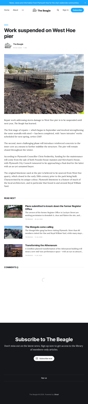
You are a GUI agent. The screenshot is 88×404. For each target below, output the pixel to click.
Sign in (66, 10)
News (6, 25)
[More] (23, 10)
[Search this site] (58, 10)
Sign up (44, 378)
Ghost (56, 394)
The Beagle (18, 44)
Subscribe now (45, 358)
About (15, 10)
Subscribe (77, 10)
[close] (85, 3)
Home (6, 10)
